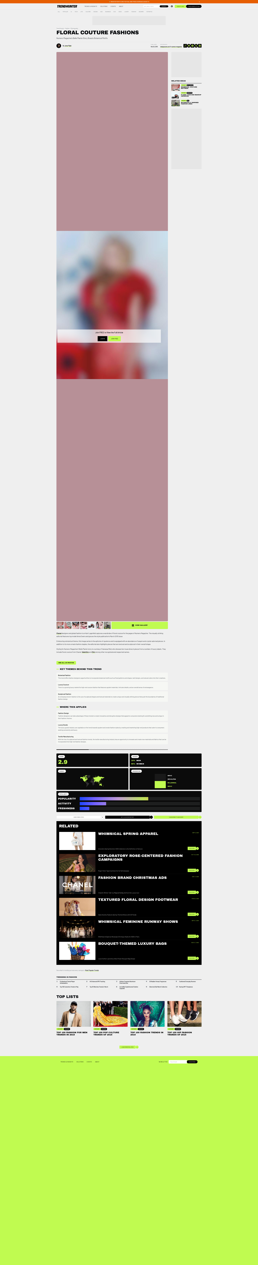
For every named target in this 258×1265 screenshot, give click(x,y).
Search (164, 6)
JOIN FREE (114, 339)
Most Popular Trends (92, 970)
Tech (76, 11)
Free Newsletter (194, 6)
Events (113, 6)
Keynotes (149, 11)
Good (120, 11)
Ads (101, 11)
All (59, 11)
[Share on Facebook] (192, 46)
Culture (88, 11)
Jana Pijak (68, 46)
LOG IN (102, 339)
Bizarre (141, 11)
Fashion (134, 11)
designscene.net (165, 46)
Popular (65, 11)
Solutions (104, 6)
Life (81, 11)
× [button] (199, 2)
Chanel (58, 633)
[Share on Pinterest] (200, 46)
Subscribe (192, 1062)
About (121, 6)
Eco (114, 11)
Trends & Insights (90, 6)
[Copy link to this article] (185, 46)
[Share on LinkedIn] (189, 46)
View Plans (180, 6)
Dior (93, 652)
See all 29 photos (66, 662)
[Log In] (172, 6)
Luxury (126, 11)
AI (71, 11)
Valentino (85, 652)
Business (108, 11)
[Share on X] (196, 46)
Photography (74, 28)
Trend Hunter (60, 28)
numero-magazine (176, 46)
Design (96, 11)
